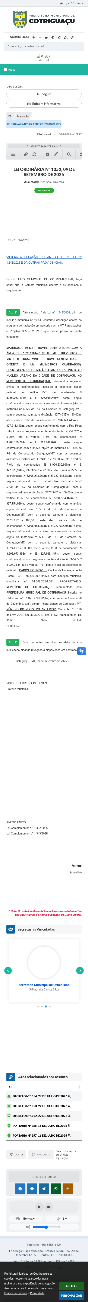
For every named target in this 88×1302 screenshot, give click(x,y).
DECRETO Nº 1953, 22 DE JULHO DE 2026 (40, 1106)
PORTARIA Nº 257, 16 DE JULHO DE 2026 (40, 1135)
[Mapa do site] (66, 37)
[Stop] (48, 1207)
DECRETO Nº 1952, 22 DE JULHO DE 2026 (40, 1116)
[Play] (39, 1207)
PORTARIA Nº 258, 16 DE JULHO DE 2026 (40, 1125)
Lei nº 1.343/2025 (58, 312)
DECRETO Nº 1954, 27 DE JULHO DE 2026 (40, 1096)
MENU (12, 69)
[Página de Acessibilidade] (72, 37)
